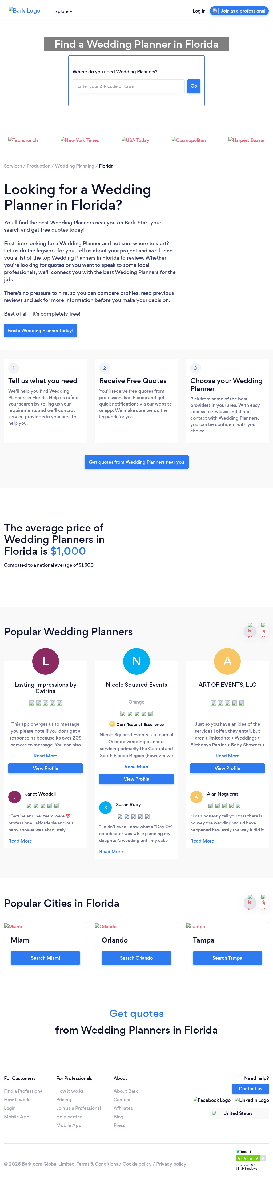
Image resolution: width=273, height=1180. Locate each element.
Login (10, 1108)
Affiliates (123, 1108)
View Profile (45, 768)
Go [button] (194, 86)
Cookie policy (137, 1164)
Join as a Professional (78, 1108)
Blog (118, 1117)
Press (119, 1125)
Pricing (63, 1099)
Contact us (250, 1089)
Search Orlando (136, 958)
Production (38, 166)
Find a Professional (23, 1091)
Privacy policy (171, 1164)
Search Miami (45, 958)
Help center (69, 1117)
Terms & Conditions (97, 1164)
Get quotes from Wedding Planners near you (136, 462)
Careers (122, 1099)
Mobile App (16, 1117)
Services (13, 166)
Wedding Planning (74, 166)
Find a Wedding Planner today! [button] (40, 330)
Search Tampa (227, 958)
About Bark (126, 1091)
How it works (17, 1099)
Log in (199, 11)
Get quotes (136, 1013)
